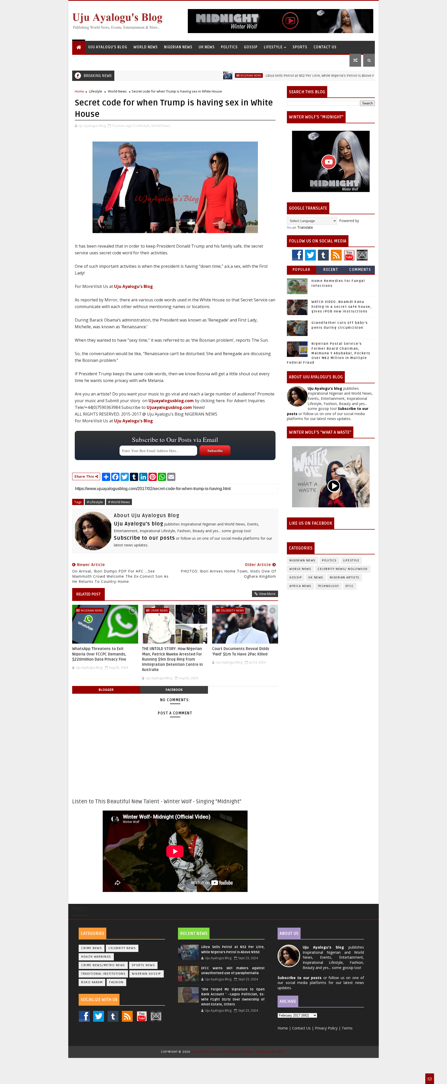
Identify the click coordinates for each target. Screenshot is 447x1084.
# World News (119, 502)
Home (79, 91)
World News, (161, 125)
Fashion (116, 982)
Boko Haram (92, 982)
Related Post (88, 594)
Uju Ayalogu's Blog (107, 47)
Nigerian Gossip (146, 974)
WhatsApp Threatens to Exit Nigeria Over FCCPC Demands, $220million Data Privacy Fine (99, 654)
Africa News (300, 586)
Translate (305, 227)
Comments (360, 270)
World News (145, 47)
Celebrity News (232, 610)
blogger (106, 690)
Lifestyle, (144, 125)
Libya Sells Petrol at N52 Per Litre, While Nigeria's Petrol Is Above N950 (293, 75)
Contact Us (325, 47)
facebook (174, 690)
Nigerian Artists (345, 577)
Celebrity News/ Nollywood (343, 569)
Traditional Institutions (103, 974)
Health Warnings (96, 957)
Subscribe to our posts (144, 538)
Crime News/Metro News (103, 965)
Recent (330, 270)
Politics (229, 47)
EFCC (350, 586)
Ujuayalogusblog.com (171, 400)
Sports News (143, 965)
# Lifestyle (95, 502)
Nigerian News (178, 47)
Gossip (251, 47)
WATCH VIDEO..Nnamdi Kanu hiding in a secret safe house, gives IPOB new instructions (341, 306)
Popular (302, 270)
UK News (207, 47)
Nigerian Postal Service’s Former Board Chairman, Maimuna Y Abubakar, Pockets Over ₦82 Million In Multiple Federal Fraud (328, 353)
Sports (300, 47)
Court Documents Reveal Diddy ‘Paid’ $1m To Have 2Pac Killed (240, 651)
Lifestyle (273, 47)
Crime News (159, 610)
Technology (328, 586)
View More (267, 593)
